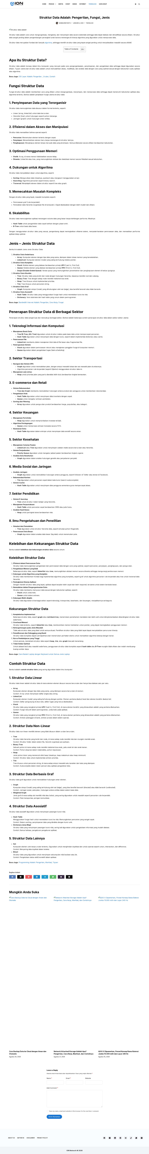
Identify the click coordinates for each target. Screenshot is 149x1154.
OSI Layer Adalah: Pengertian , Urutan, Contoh (37, 76)
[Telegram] (45, 877)
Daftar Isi (20, 1138)
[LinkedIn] (36, 877)
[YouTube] (142, 1138)
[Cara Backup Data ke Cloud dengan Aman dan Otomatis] (30, 972)
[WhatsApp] (53, 877)
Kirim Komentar (54, 1117)
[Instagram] (110, 1138)
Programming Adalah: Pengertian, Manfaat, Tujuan (38, 862)
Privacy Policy (42, 1138)
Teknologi (92, 4)
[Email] (61, 877)
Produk (51, 4)
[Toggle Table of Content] (81, 49)
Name (49, 1078)
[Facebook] (12, 877)
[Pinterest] (28, 877)
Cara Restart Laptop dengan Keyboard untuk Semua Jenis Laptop (44, 654)
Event (68, 4)
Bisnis (75, 4)
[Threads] (69, 877)
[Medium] (126, 1138)
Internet (82, 4)
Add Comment (52, 1088)
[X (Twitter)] (20, 877)
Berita (60, 4)
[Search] (139, 4)
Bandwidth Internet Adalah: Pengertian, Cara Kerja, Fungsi (41, 302)
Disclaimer (31, 1138)
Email (68, 1078)
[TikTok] (131, 1138)
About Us (11, 1138)
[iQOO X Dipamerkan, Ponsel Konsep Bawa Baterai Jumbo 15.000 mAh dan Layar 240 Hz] (119, 972)
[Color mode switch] (135, 4)
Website (88, 1078)
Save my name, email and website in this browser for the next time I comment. (74, 1111)
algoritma (48, 43)
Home (44, 4)
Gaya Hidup (103, 4)
